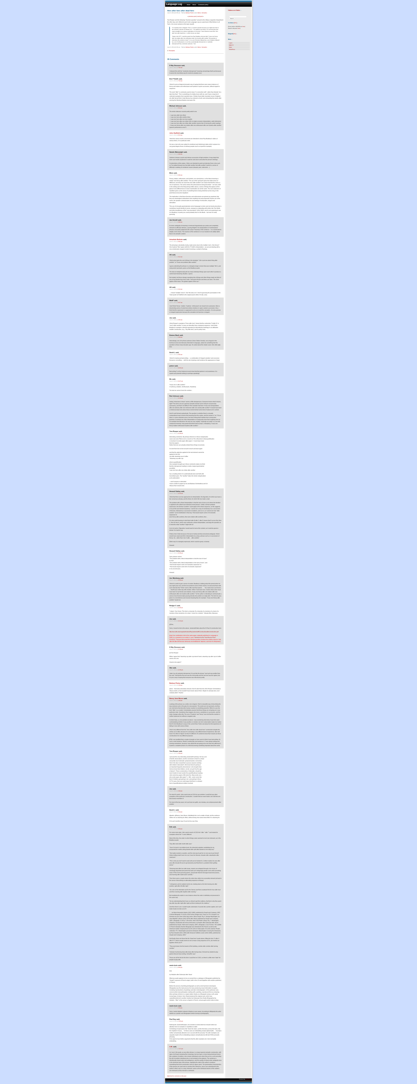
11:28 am (180, 398)
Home (188, 4)
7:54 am (180, 80)
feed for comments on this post (176, 1076)
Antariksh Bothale (176, 239)
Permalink (172, 50)
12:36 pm (180, 649)
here (243, 26)
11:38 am (180, 433)
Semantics (204, 12)
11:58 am (180, 580)
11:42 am (180, 493)
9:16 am (180, 289)
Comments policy (203, 4)
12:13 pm (180, 621)
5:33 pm (180, 812)
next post (200, 16)
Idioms (199, 12)
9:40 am (180, 319)
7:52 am (180, 67)
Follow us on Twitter (234, 10)
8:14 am (180, 135)
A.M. (171, 1047)
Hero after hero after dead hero (180, 11)
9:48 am (180, 337)
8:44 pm (180, 967)
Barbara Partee (190, 12)
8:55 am (180, 241)
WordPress (232, 49)
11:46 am (180, 553)
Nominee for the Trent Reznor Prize (205, 637)
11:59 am (180, 607)
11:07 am (180, 381)
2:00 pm (180, 700)
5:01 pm (181, 1021)
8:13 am (180, 108)
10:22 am (180, 368)
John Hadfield (174, 133)
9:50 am (180, 354)
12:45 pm (180, 670)
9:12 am (180, 256)
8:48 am (180, 222)
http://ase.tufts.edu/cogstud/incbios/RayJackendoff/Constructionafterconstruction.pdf (193, 632)
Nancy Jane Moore (176, 698)
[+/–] (235, 23)
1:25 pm (180, 685)
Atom (230, 47)
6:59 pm (180, 828)
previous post (192, 16)
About (194, 4)
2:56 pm (180, 753)
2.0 (231, 45)
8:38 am (180, 154)
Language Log (174, 4)
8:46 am (180, 175)
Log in (230, 43)
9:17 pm (181, 1048)
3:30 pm (180, 791)
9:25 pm (180, 1008)
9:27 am (180, 302)
